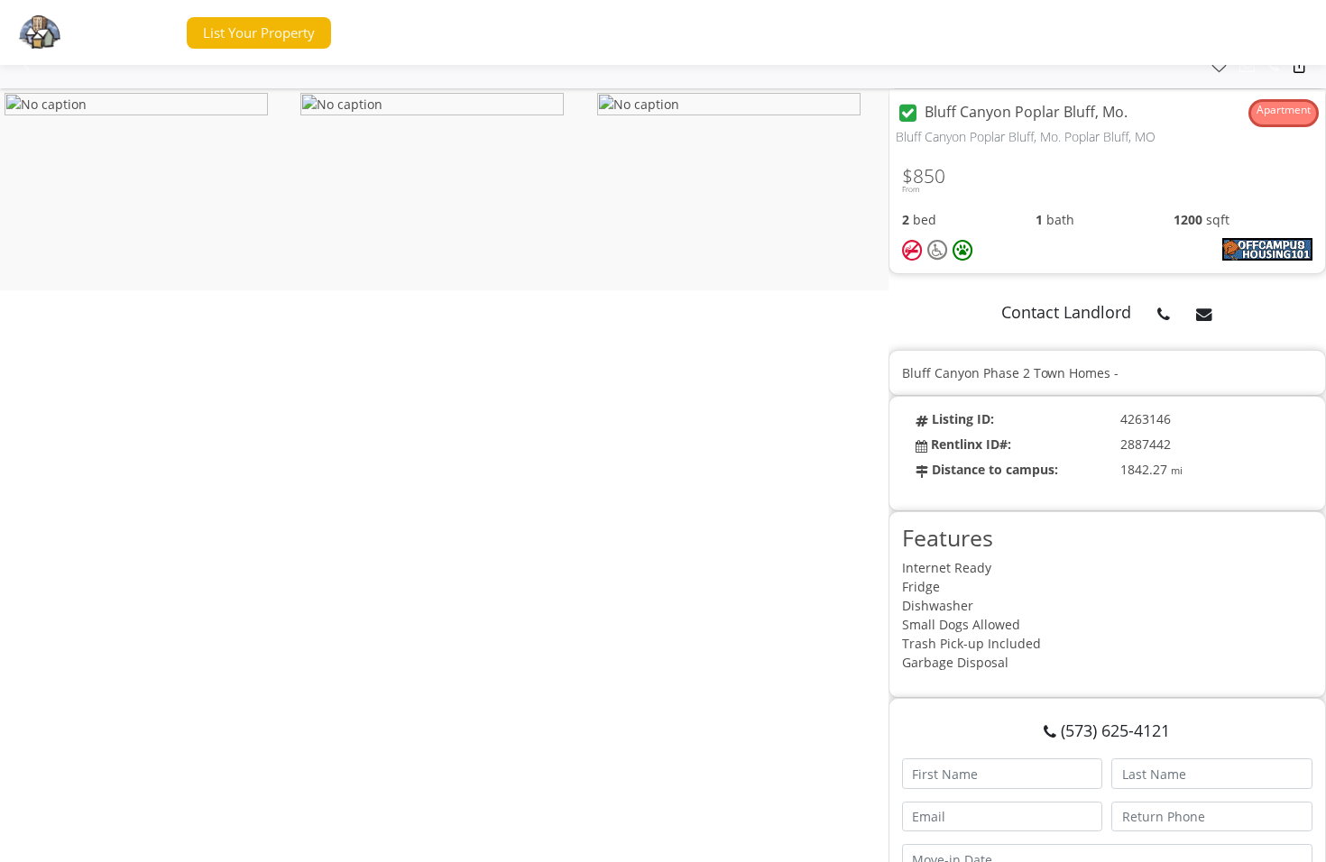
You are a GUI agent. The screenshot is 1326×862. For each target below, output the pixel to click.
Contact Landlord (1066, 312)
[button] (138, 33)
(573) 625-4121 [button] (1113, 730)
